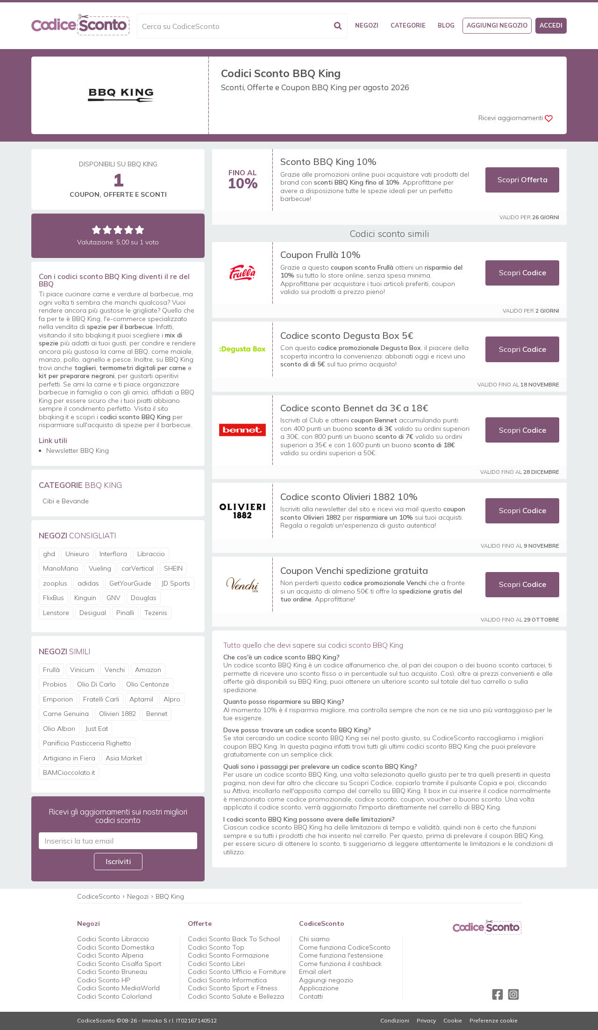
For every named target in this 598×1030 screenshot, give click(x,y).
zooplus (55, 583)
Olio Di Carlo (96, 684)
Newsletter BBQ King (77, 450)
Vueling (100, 568)
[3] (118, 230)
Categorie (408, 25)
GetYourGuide (130, 583)
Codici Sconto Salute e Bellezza (236, 996)
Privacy (426, 1020)
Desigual (92, 612)
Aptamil (141, 699)
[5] (139, 230)
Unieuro (77, 554)
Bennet (156, 713)
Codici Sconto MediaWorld (118, 988)
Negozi (366, 25)
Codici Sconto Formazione (228, 955)
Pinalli (125, 612)
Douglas (144, 598)
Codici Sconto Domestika (115, 947)
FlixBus (53, 598)
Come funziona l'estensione (341, 955)
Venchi (115, 669)
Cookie (452, 1020)
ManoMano (60, 568)
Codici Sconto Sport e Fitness (233, 988)
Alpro (172, 699)
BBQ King (170, 896)
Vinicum (82, 669)
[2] (107, 230)
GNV (114, 598)
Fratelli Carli (101, 699)
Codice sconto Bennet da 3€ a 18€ (354, 408)
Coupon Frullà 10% (320, 254)
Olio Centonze (147, 684)
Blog (446, 25)
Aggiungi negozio (497, 25)
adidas (88, 583)
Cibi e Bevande (66, 501)
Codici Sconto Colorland (114, 996)
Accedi (551, 25)
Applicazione (319, 988)
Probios (55, 684)
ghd (49, 554)
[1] (96, 230)
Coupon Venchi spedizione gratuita (354, 570)
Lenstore (56, 612)
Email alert (315, 971)
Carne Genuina (66, 713)
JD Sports (176, 583)
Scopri (523, 179)
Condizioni (394, 1020)
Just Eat (96, 728)
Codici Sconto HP (103, 980)
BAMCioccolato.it (69, 772)
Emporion (58, 699)
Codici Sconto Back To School (234, 939)
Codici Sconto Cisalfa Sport (119, 963)
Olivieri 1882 (117, 713)
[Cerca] (337, 26)
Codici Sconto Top (216, 947)
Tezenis (155, 612)
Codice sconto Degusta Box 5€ (346, 335)
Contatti (311, 996)
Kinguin (85, 598)
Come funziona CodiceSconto (345, 947)
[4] (129, 230)
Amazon (148, 669)
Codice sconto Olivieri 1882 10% (349, 496)
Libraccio (151, 554)
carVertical (137, 568)
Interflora (113, 554)
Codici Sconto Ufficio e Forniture (237, 971)
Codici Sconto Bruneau (112, 971)
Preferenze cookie (494, 1020)
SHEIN (173, 568)
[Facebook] (497, 994)
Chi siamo (314, 939)
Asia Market (124, 758)
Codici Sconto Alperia (110, 955)
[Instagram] (513, 994)
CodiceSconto (98, 896)
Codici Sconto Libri (216, 963)
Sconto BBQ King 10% (328, 161)
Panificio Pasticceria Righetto (87, 743)
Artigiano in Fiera (69, 758)
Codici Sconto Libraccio (113, 939)
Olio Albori (59, 728)
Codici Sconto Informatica (227, 980)
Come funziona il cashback (340, 963)
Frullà (51, 669)
